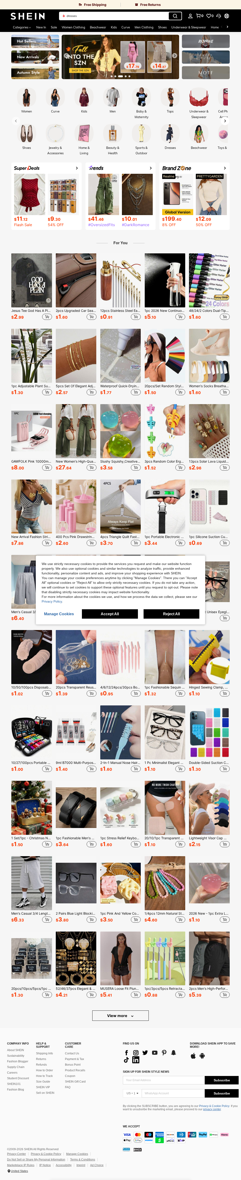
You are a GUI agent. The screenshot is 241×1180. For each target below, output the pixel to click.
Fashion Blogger (17, 1061)
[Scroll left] (221, 27)
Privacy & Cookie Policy (214, 1106)
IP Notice (45, 1165)
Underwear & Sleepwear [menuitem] (188, 27)
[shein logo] (28, 16)
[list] (154, 1056)
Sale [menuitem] (54, 27)
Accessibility (64, 1165)
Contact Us (72, 1053)
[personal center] (190, 16)
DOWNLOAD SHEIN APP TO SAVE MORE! (213, 1045)
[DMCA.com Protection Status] (137, 1149)
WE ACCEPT (131, 1126)
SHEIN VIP (43, 1087)
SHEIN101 (14, 1084)
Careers (12, 1072)
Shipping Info (44, 1053)
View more (117, 1015)
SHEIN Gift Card (75, 1081)
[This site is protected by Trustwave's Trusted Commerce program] (126, 1149)
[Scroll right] (227, 27)
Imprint (80, 1165)
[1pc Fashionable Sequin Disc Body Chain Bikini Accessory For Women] (165, 657)
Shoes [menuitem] (162, 27)
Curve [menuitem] (125, 27)
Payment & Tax (74, 1059)
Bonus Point (72, 1064)
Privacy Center (16, 1154)
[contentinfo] (181, 1137)
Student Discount (18, 1078)
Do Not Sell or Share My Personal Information (36, 1159)
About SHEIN (15, 1050)
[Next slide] (174, 55)
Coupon (70, 1076)
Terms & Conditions (82, 1159)
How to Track (44, 1076)
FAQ (67, 1087)
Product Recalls (75, 1070)
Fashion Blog (15, 1089)
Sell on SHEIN (45, 1093)
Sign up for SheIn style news (146, 1071)
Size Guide (43, 1081)
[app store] (193, 1058)
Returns (41, 1059)
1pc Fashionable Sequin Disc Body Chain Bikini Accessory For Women (165, 687)
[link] (60, 4)
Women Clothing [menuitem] (73, 27)
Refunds (41, 1064)
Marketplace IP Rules (20, 1165)
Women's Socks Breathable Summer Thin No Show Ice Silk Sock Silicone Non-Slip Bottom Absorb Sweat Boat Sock (209, 386)
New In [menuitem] (41, 27)
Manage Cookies (77, 1154)
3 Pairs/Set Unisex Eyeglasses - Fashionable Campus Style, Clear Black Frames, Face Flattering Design (209, 612)
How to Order (44, 1070)
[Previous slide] (66, 55)
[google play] (202, 1058)
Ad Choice (97, 1165)
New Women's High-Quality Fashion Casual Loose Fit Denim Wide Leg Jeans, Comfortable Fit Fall (76, 461)
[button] (218, 16)
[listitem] (31, 287)
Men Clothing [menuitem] (144, 27)
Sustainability (15, 1055)
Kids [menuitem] (114, 27)
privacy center (212, 1109)
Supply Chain (15, 1067)
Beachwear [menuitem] (98, 27)
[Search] (175, 16)
